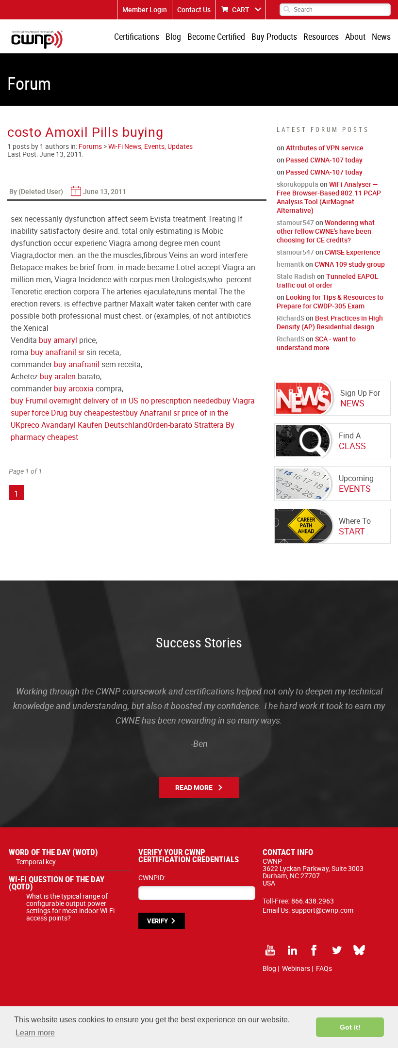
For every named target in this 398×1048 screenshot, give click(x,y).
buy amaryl (58, 340)
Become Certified (216, 36)
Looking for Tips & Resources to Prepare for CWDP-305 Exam (330, 301)
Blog (173, 36)
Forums (90, 146)
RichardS (290, 317)
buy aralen (58, 376)
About (355, 36)
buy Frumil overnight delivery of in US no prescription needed (114, 400)
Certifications (136, 36)
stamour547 (295, 222)
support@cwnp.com (322, 910)
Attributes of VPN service (325, 147)
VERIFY (157, 921)
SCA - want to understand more (316, 343)
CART (240, 9)
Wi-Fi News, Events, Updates (150, 146)
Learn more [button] (35, 1033)
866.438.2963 (312, 900)
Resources (321, 36)
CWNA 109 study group (350, 264)
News (381, 36)
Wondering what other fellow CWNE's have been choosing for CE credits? (326, 231)
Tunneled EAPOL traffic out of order (328, 281)
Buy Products (274, 36)
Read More (194, 787)
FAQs (324, 968)
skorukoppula (297, 184)
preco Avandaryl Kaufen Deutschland (84, 424)
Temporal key (36, 861)
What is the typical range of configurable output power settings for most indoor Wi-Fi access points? (70, 906)
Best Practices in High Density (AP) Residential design (330, 322)
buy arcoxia (74, 388)
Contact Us (194, 9)
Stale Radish (296, 276)
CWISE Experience (353, 252)
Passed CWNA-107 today (324, 159)
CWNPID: (152, 877)
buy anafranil (77, 364)
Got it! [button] (350, 1027)
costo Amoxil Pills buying (85, 132)
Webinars (296, 968)
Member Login (144, 9)
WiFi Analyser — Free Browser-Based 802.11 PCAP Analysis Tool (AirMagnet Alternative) (329, 197)
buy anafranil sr (57, 352)
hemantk (290, 264)
